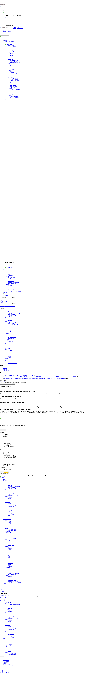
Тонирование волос (14, 50)
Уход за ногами (11, 341)
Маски (11, 67)
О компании (10, 272)
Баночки (9, 521)
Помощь (7, 284)
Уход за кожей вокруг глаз (13, 326)
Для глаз (9, 330)
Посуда (9, 70)
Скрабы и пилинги (12, 516)
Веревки (9, 359)
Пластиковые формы (12, 361)
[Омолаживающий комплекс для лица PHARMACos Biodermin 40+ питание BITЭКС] (21, 376)
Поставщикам (11, 275)
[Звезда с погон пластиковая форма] (11, 375)
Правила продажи (11, 287)
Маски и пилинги (11, 323)
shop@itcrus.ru (2, 4)
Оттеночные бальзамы (15, 48)
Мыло (9, 515)
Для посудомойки (14, 61)
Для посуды (10, 59)
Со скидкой (5, 368)
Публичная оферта (12, 289)
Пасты (9, 318)
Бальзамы (12, 65)
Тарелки (12, 72)
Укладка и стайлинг (12, 315)
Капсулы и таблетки (14, 94)
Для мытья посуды (14, 60)
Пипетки (9, 356)
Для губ (9, 331)
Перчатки (12, 57)
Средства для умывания (13, 324)
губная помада (6, 661)
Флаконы (9, 357)
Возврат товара (11, 281)
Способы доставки (12, 279)
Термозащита (13, 87)
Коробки (9, 526)
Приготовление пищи (15, 74)
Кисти (11, 53)
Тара (6, 355)
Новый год (10, 95)
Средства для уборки (14, 78)
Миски (11, 54)
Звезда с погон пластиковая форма (26, 375)
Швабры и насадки (14, 79)
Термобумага (13, 56)
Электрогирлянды (14, 96)
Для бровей (10, 329)
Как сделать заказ (11, 277)
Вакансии (10, 274)
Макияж (7, 328)
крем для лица (6, 660)
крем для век (5, 663)
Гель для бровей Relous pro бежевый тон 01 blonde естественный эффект (50, 378)
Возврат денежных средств (13, 282)
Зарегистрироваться (4, 595)
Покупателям (8, 276)
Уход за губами (11, 325)
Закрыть (2, 477)
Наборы (4, 347)
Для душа (10, 344)
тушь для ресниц (6, 664)
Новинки (7, 339)
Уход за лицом (11, 338)
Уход (9, 63)
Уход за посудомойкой (15, 62)
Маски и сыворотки (12, 314)
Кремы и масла (11, 346)
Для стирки (10, 88)
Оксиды (12, 47)
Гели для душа (13, 69)
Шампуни (12, 64)
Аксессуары (10, 52)
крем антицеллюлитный (8, 665)
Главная (2, 306)
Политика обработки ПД (13, 290)
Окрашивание (11, 45)
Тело (6, 343)
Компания (7, 270)
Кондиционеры (13, 91)
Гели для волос (13, 85)
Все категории (9, 267)
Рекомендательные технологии (14, 291)
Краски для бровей (14, 51)
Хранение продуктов (14, 76)
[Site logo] (5, 8)
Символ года (13, 98)
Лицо (6, 321)
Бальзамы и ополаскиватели (14, 313)
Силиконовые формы (12, 363)
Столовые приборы (14, 73)
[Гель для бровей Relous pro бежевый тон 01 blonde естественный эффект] (19, 378)
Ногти (6, 340)
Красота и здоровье (10, 41)
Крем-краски (13, 46)
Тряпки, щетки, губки (14, 80)
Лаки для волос (13, 82)
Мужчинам (7, 333)
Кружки (12, 71)
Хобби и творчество (10, 42)
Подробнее (2, 597)
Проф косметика (9, 44)
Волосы (6, 312)
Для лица (10, 332)
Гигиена (7, 317)
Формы (6, 360)
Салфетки (10, 320)
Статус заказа (10, 285)
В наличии (5, 369)
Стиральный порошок (15, 89)
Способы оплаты (11, 278)
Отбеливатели (13, 93)
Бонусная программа (12, 283)
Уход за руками (11, 510)
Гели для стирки (13, 90)
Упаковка (7, 358)
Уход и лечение (11, 342)
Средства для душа (12, 337)
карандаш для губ (6, 662)
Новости (9, 273)
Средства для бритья (12, 335)
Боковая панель (3, 381)
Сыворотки (12, 68)
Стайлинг (10, 81)
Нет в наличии (6, 370)
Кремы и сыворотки (12, 322)
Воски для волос (13, 86)
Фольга (11, 55)
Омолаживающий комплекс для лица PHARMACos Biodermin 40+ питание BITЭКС (58, 376)
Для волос (10, 334)
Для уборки (10, 77)
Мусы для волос (13, 83)
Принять (7, 597)
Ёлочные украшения (14, 97)
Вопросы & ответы (12, 286)
